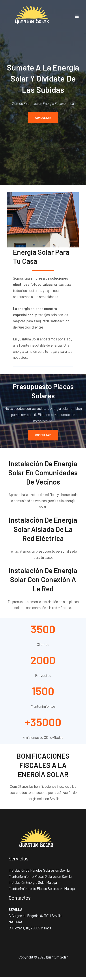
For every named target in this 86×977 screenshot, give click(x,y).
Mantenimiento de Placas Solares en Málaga (42, 888)
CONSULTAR (43, 117)
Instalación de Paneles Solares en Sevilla (39, 870)
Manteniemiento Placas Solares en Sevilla (40, 876)
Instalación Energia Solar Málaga (33, 882)
